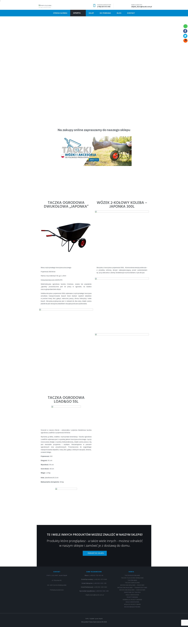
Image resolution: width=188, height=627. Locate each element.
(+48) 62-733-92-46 (96, 575)
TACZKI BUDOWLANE (132, 575)
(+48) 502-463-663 (100, 587)
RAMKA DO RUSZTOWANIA (132, 599)
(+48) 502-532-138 (99, 583)
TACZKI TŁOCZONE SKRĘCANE (132, 578)
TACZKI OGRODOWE (132, 582)
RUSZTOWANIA (132, 597)
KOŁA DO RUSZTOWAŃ (132, 604)
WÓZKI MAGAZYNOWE (132, 607)
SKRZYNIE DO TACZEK (132, 592)
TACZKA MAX (132, 580)
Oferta (94, 62)
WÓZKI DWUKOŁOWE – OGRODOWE (132, 590)
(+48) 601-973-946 (103, 6)
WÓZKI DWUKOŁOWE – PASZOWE (132, 585)
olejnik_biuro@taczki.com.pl (141, 6)
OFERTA (131, 572)
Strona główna (94, 54)
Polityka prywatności (57, 590)
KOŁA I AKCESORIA (132, 595)
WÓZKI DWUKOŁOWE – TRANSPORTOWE (132, 587)
